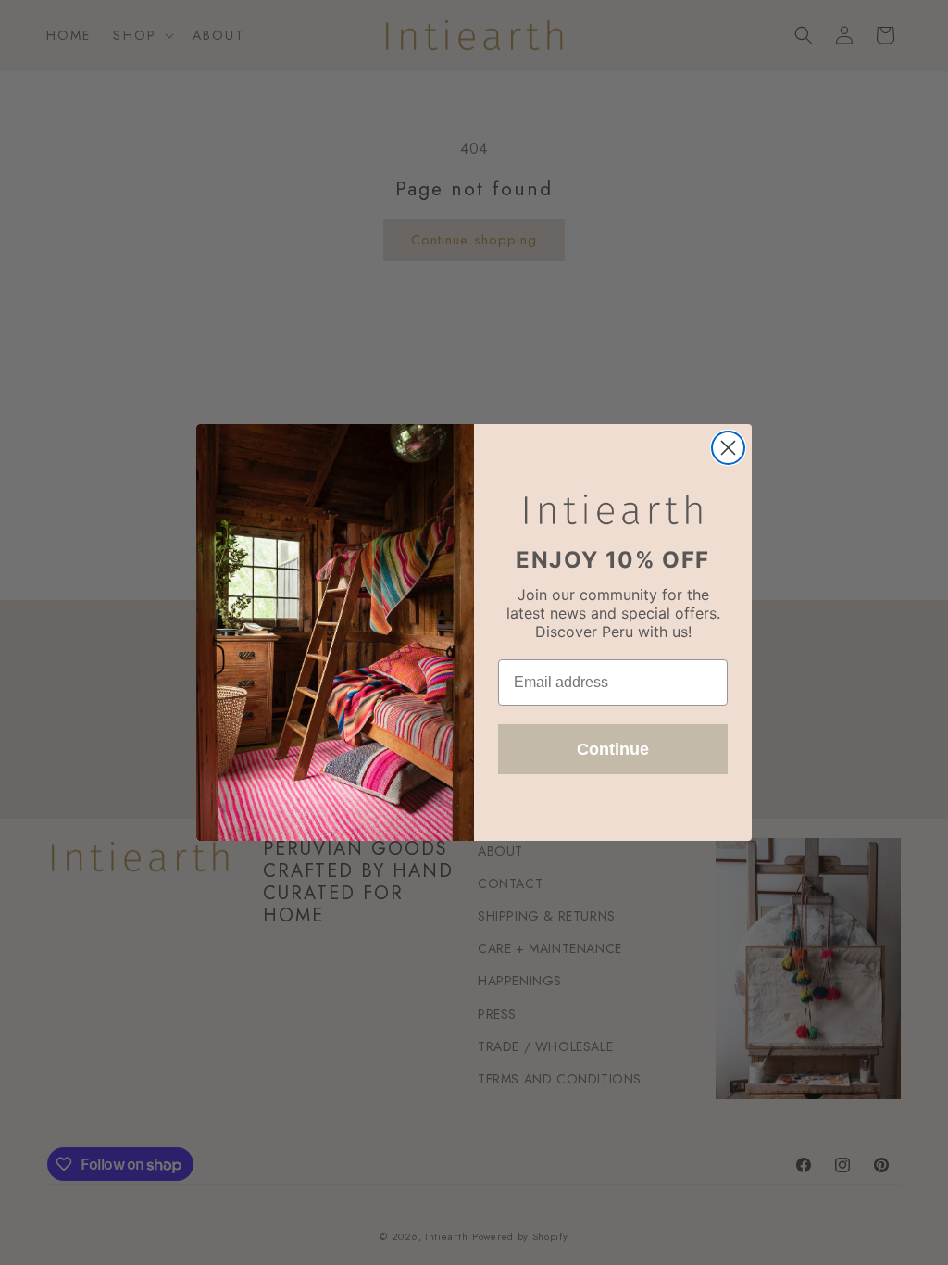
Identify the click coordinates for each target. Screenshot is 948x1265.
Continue (613, 749)
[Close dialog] (728, 448)
